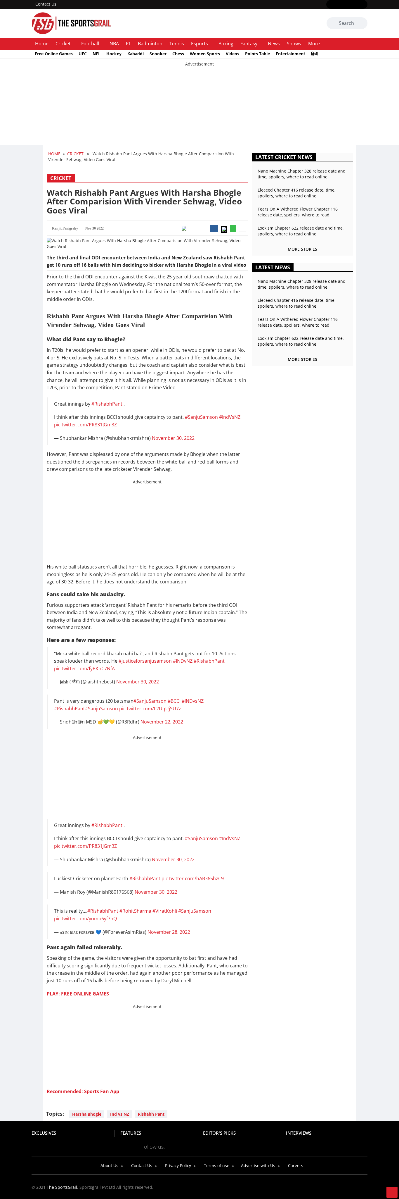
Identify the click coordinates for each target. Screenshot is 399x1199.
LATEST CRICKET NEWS (284, 157)
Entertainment (290, 53)
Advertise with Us (257, 1165)
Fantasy (248, 43)
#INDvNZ (182, 661)
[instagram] (347, 5)
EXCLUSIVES (44, 1133)
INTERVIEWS (298, 1133)
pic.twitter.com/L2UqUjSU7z (150, 708)
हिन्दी (314, 53)
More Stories (302, 249)
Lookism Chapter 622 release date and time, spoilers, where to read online (301, 231)
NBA (114, 43)
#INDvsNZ (193, 701)
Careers (295, 1165)
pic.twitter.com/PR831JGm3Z (85, 424)
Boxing (225, 43)
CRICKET (75, 153)
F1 (128, 43)
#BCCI (174, 701)
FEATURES (130, 1133)
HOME (54, 153)
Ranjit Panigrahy (65, 228)
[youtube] (355, 5)
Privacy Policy (177, 1165)
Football (90, 43)
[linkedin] (363, 5)
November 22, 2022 (161, 722)
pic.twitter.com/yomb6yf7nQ (85, 918)
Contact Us (45, 4)
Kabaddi (135, 53)
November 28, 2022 (169, 932)
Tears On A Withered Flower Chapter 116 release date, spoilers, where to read (298, 212)
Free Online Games (54, 53)
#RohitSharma (135, 911)
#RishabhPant (106, 404)
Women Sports (205, 53)
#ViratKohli (164, 911)
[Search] (362, 23)
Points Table (257, 53)
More (314, 43)
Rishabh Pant (151, 1114)
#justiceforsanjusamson (145, 661)
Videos (232, 53)
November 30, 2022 (173, 438)
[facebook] (330, 5)
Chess (178, 53)
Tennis (176, 43)
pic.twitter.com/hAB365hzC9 (193, 878)
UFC (83, 53)
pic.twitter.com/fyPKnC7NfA (84, 668)
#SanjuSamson (201, 417)
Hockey (114, 53)
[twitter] (338, 5)
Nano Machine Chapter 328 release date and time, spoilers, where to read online (302, 174)
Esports (199, 43)
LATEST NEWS (272, 267)
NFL (96, 53)
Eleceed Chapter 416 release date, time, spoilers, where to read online (297, 193)
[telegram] (251, 1146)
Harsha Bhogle (86, 1114)
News (274, 43)
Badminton (150, 43)
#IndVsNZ (229, 417)
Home (41, 43)
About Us (108, 1165)
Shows (294, 43)
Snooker (158, 53)
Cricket (63, 43)
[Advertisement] (175, 108)
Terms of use (216, 1165)
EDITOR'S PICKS (219, 1133)
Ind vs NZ (119, 1114)
